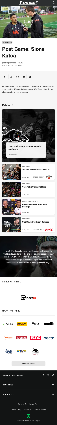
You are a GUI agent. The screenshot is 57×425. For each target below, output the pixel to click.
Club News (7, 42)
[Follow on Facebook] (43, 375)
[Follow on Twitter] (48, 375)
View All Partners (28, 363)
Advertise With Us (40, 410)
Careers (13, 410)
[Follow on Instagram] (53, 375)
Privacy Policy (34, 404)
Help (19, 410)
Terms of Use (22, 404)
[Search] (53, 3)
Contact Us (27, 410)
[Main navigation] (3, 2)
